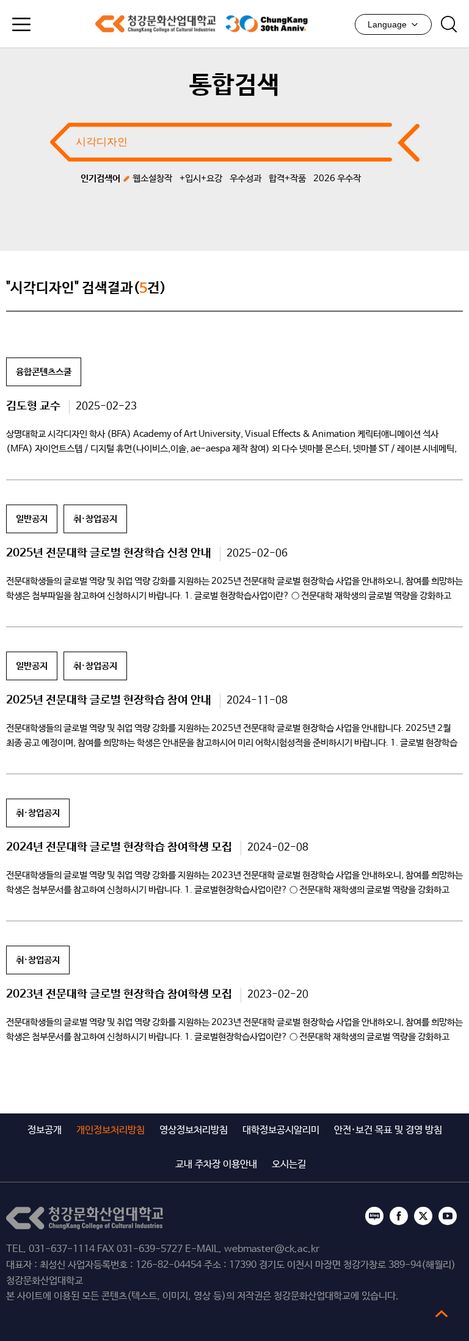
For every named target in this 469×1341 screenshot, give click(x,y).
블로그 (374, 1216)
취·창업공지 (95, 519)
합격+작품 (287, 178)
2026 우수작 (337, 178)
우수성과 (245, 178)
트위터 (423, 1216)
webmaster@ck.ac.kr (271, 1249)
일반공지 (32, 519)
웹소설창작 (152, 178)
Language (387, 24)
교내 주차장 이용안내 (216, 1164)
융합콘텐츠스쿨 (43, 372)
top (441, 1313)
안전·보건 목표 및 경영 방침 (388, 1130)
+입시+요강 (201, 178)
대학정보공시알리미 (280, 1130)
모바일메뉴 (21, 24)
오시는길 (289, 1164)
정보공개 (44, 1130)
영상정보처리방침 (193, 1130)
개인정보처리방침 (110, 1130)
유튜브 (447, 1216)
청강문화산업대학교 (155, 23)
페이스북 (399, 1216)
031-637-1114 (62, 1249)
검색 (449, 24)
